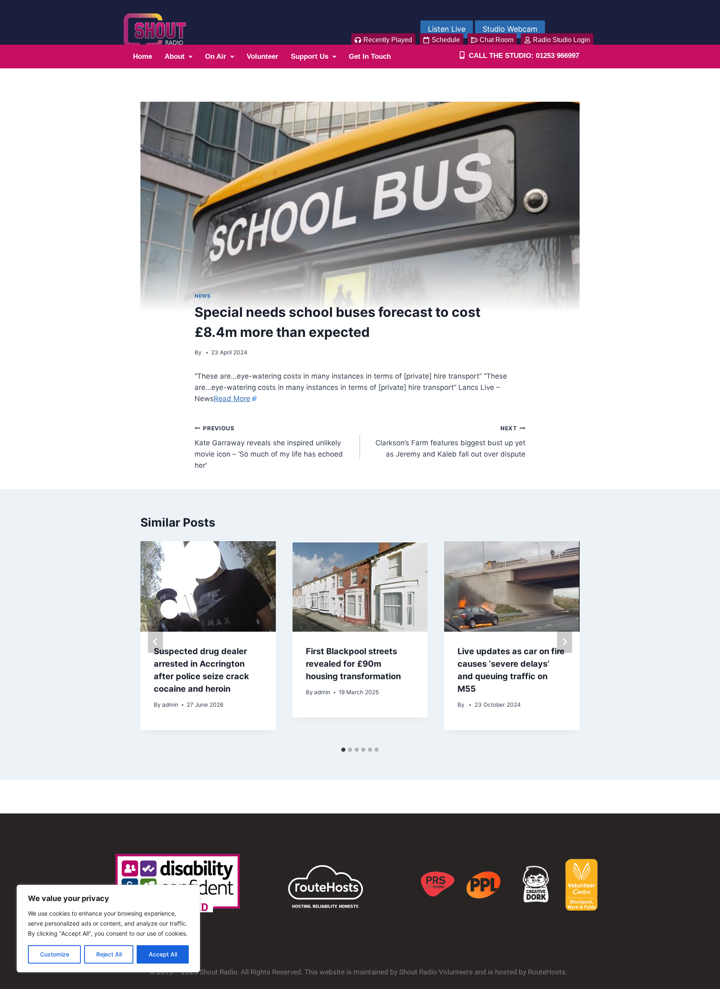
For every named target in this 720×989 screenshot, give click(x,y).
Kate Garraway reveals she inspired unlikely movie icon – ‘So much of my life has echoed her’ (269, 447)
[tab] (343, 750)
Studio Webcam (510, 29)
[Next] (564, 641)
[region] (108, 928)
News (202, 296)
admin (170, 704)
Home (142, 56)
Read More (232, 398)
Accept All (163, 954)
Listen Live (446, 29)
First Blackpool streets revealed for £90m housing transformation (353, 663)
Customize (54, 954)
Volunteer (262, 56)
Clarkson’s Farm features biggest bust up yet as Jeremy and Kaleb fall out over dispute (450, 441)
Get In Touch (370, 56)
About (175, 56)
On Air (215, 56)
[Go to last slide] (155, 641)
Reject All (109, 954)
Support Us (309, 56)
